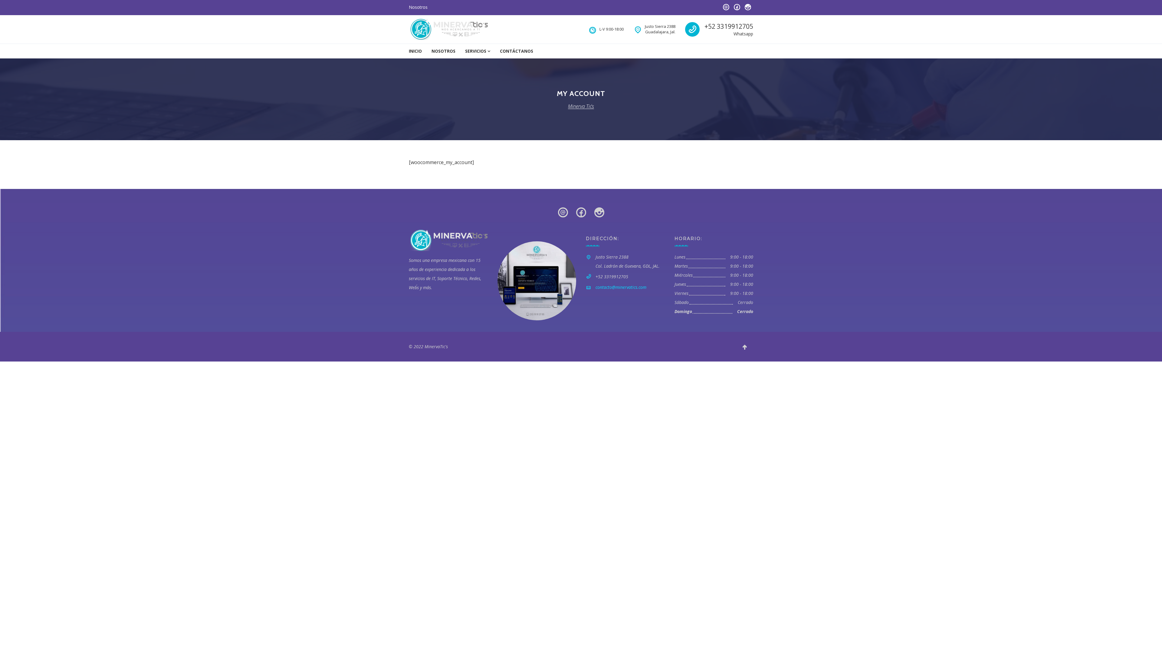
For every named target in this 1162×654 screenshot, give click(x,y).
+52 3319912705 (728, 26)
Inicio (415, 51)
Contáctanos (516, 51)
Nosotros (418, 7)
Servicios (475, 51)
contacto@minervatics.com (621, 287)
